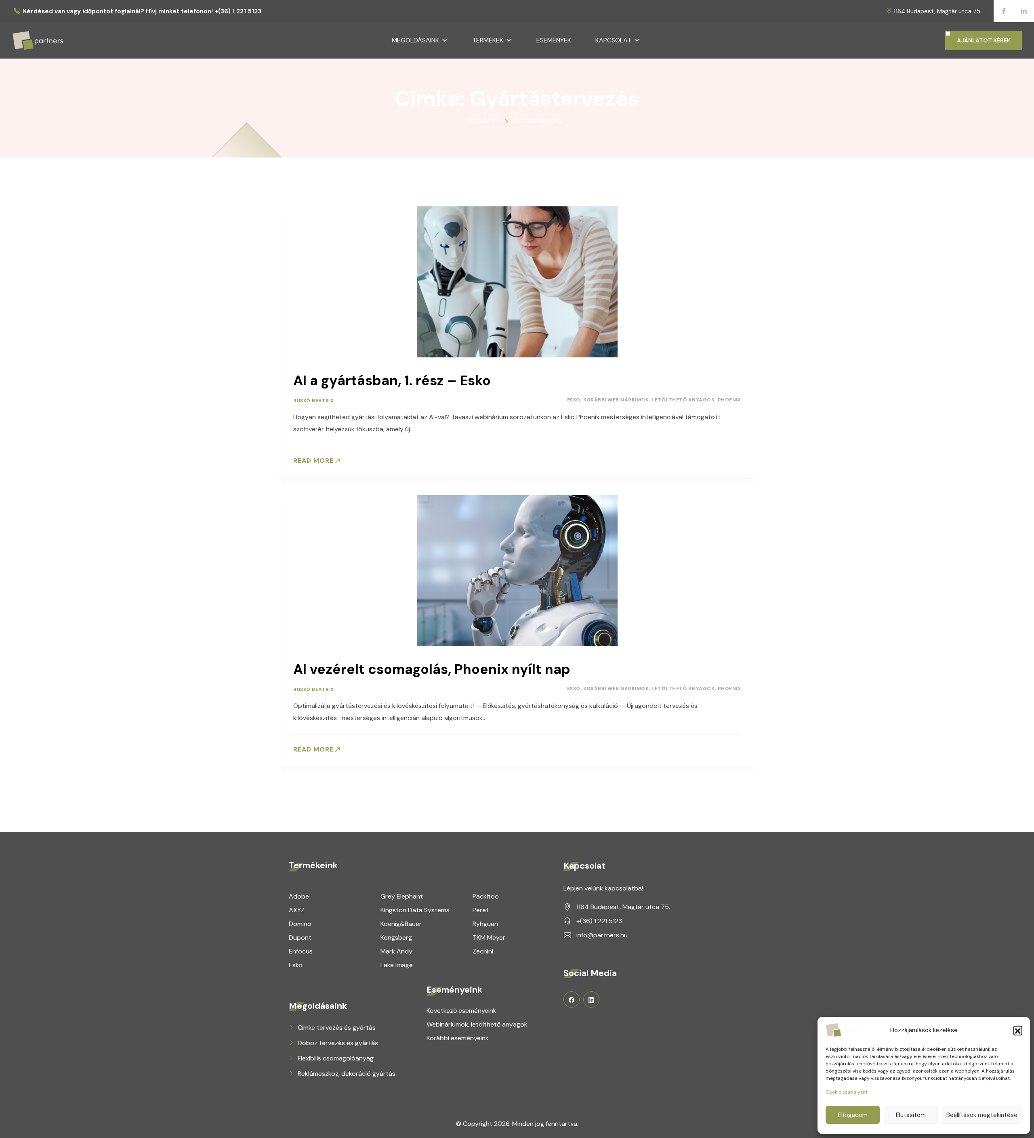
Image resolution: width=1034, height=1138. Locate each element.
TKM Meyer (489, 937)
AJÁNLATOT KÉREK (984, 40)
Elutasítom (911, 1115)
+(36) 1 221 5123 (599, 921)
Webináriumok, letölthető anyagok (477, 1024)
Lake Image (396, 965)
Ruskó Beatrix (313, 400)
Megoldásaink (415, 40)
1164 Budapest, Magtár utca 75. (937, 11)
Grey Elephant (401, 896)
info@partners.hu (602, 935)
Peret (481, 910)
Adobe (299, 896)
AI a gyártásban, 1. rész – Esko (392, 381)
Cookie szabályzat (847, 1092)
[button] (1018, 1030)
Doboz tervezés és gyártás (338, 1043)
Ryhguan (485, 924)
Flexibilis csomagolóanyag (336, 1058)
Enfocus (301, 951)
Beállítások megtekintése (981, 1115)
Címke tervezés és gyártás (337, 1027)
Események (553, 40)
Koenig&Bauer (401, 924)
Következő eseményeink (461, 1010)
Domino (300, 924)
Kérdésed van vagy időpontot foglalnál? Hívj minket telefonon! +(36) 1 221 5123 (142, 11)
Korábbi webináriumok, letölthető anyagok (649, 399)
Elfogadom (853, 1115)
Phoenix (729, 399)
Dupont (300, 937)
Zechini (483, 951)
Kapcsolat (613, 40)
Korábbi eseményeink (458, 1038)
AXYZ (297, 910)
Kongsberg (396, 937)
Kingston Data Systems (415, 910)
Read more (313, 461)
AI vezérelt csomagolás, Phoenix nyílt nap (431, 669)
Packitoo (486, 896)
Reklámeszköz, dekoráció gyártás (346, 1073)
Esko (573, 399)
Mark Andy (396, 951)
